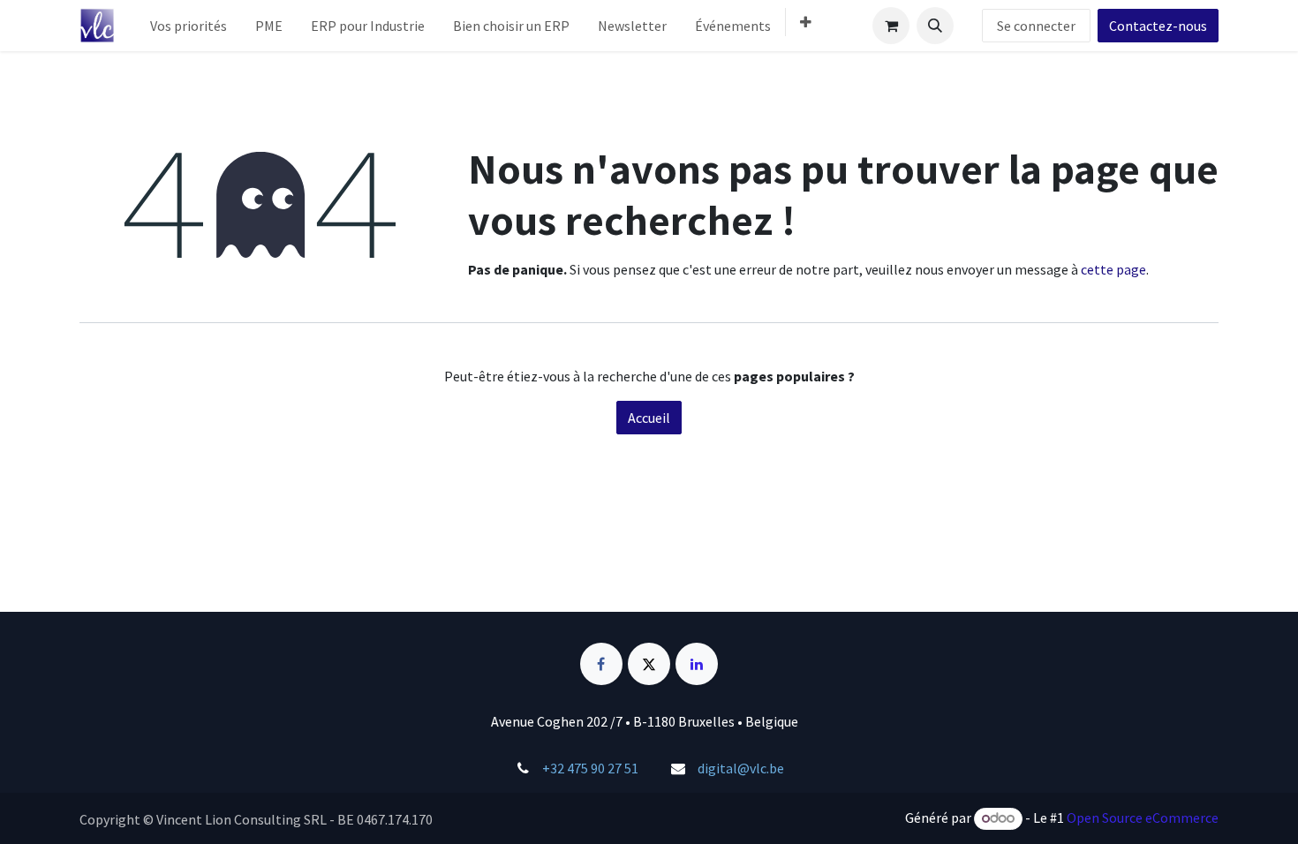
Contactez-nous (1158, 25)
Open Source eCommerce (1143, 817)
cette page (1113, 269)
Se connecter (1036, 25)
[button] (935, 25)
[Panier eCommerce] (890, 25)
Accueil (649, 417)
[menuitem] (188, 25)
